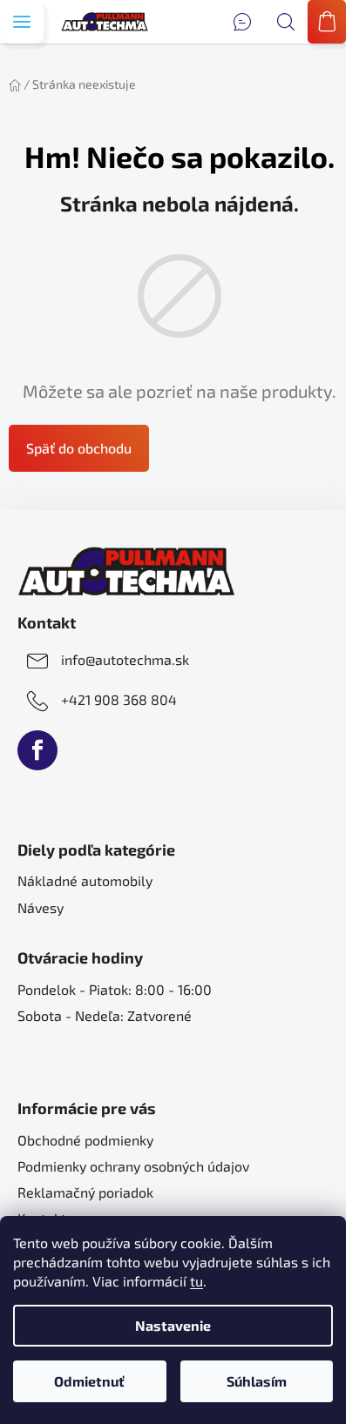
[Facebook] (37, 750)
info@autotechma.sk (125, 659)
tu (196, 1281)
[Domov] (15, 84)
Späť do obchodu (79, 448)
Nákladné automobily (84, 880)
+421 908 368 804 (119, 699)
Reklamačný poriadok (85, 1192)
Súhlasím (257, 1381)
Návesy (40, 907)
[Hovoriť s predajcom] (242, 22)
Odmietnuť (89, 1381)
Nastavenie (173, 1325)
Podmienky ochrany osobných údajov (133, 1166)
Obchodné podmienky (85, 1140)
